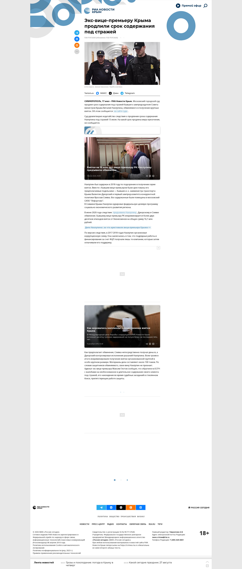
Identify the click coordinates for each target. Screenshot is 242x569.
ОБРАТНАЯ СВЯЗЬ (137, 524)
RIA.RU (152, 524)
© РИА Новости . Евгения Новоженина (96, 87)
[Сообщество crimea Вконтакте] (111, 507)
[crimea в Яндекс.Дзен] (121, 507)
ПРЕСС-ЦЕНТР (98, 524)
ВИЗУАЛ (140, 516)
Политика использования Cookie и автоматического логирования (56, 546)
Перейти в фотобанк (116, 87)
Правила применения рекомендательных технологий (57, 553)
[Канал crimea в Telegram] (101, 507)
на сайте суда (120, 111)
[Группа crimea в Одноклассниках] (131, 507)
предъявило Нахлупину (124, 212)
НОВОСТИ (84, 524)
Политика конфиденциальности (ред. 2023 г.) (53, 550)
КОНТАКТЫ (121, 524)
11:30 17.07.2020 (90, 38)
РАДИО (110, 524)
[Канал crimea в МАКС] (140, 507)
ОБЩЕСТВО (114, 516)
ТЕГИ (160, 524)
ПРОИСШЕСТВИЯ (128, 516)
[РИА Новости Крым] (99, 10)
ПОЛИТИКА (103, 516)
